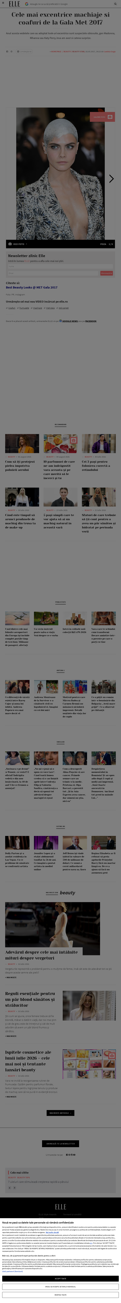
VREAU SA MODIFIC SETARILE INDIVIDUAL (60, 1287)
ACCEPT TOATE (60, 1278)
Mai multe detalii (52, 1232)
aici (91, 1243)
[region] (60, 1260)
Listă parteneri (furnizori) (12, 1271)
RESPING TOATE (61, 1295)
